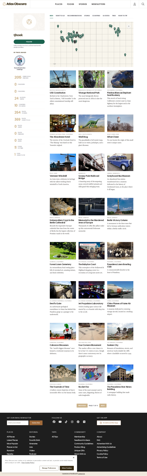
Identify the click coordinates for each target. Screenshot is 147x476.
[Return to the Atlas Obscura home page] (15, 4)
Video (32, 450)
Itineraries (33, 444)
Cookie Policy (102, 454)
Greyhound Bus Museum (118, 176)
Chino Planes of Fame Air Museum (119, 304)
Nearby (10, 454)
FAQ (98, 440)
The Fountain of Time (59, 387)
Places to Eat (12, 447)
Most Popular (12, 444)
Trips (54, 432)
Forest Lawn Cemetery (60, 264)
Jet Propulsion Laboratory (91, 303)
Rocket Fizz (84, 387)
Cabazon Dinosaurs (59, 345)
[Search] (143, 4)
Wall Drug (83, 137)
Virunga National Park (89, 93)
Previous (82, 405)
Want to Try (122, 15)
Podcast (32, 454)
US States (106, 15)
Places (10, 432)
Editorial (33, 432)
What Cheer (113, 137)
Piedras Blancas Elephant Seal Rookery (119, 94)
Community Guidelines (83, 444)
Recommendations (74, 15)
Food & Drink (34, 440)
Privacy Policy (102, 450)
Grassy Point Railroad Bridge (89, 177)
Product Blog (79, 447)
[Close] (73, 457)
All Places (11, 437)
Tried (114, 15)
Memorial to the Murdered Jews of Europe (91, 221)
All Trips (55, 437)
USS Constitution (58, 93)
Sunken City (112, 345)
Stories (87, 15)
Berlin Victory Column (117, 220)
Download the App (110, 423)
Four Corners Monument (90, 345)
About (99, 437)
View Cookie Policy (27, 462)
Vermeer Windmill (58, 176)
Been (51, 15)
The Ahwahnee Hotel (60, 137)
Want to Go (60, 15)
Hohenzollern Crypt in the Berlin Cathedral (62, 221)
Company (101, 432)
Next (103, 405)
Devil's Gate (55, 303)
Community (80, 432)
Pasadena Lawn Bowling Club (119, 265)
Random (10, 450)
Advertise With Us (104, 444)
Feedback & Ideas (82, 440)
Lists (31, 447)
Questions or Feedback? (73, 473)
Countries (96, 15)
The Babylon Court (87, 264)
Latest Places (12, 440)
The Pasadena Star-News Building (119, 388)
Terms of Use (102, 457)
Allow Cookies (67, 468)
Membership (79, 437)
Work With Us (80, 454)
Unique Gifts (79, 450)
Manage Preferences (49, 468)
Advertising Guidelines (106, 447)
